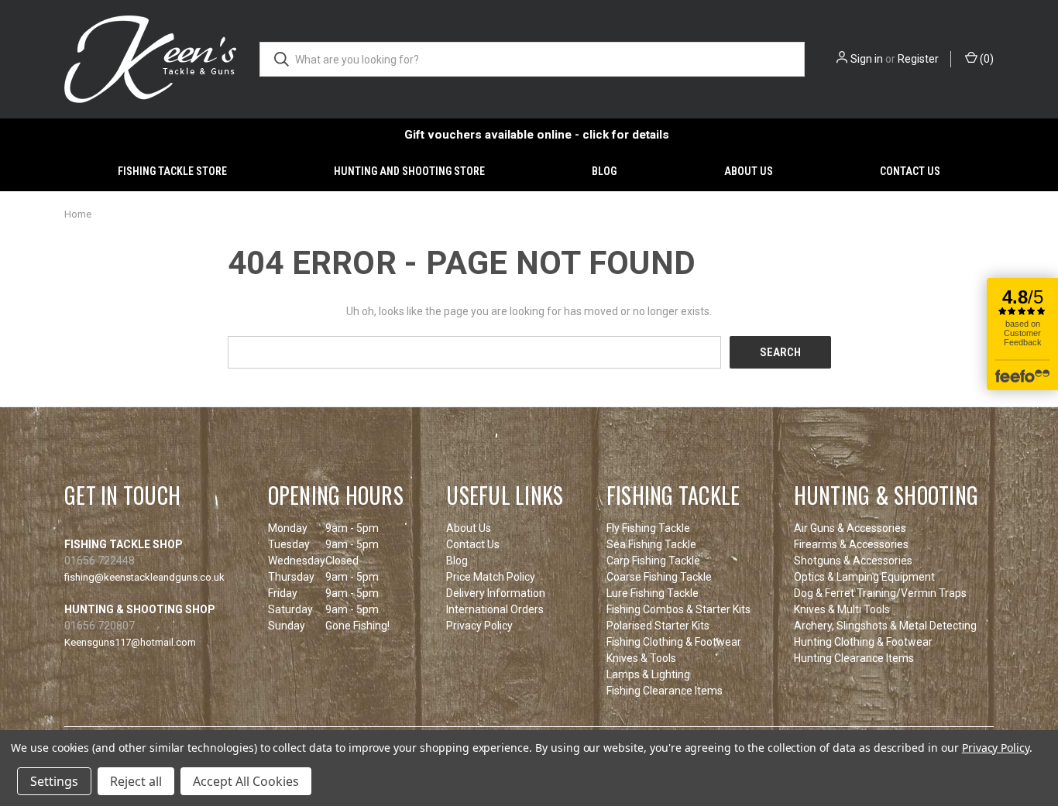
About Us (748, 171)
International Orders (495, 609)
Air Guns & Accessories (850, 528)
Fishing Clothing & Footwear (673, 642)
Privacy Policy (479, 625)
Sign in (866, 59)
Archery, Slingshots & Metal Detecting (885, 625)
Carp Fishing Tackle (653, 560)
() (985, 59)
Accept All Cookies (246, 781)
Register (918, 59)
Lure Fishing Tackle (652, 593)
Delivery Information (495, 593)
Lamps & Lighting (648, 674)
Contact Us (910, 171)
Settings (54, 781)
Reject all (136, 781)
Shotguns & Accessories (853, 560)
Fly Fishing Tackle (648, 528)
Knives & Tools (641, 658)
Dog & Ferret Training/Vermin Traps (880, 593)
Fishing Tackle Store (172, 171)
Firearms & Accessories (851, 544)
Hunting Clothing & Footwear (863, 642)
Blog (604, 171)
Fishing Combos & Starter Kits (678, 609)
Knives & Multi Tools (842, 609)
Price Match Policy (490, 577)
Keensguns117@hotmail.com (130, 642)
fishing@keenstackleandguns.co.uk (144, 577)
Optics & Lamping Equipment (864, 577)
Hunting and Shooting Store (409, 171)
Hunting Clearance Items (854, 658)
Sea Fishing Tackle (651, 544)
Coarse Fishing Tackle (659, 577)
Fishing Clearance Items (664, 690)
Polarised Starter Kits (657, 625)
